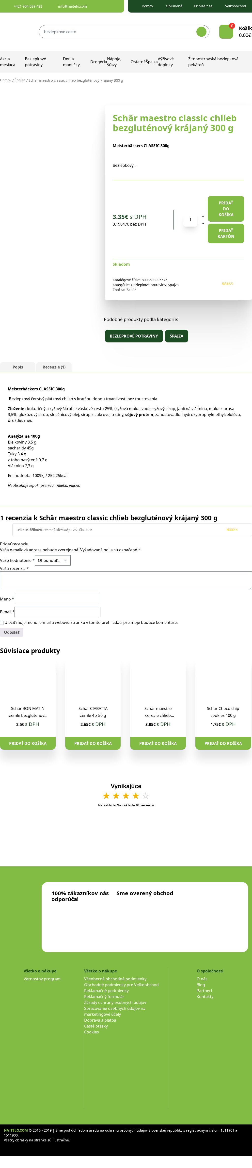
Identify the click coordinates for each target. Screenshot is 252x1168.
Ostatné (138, 61)
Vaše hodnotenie (17, 560)
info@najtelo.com (72, 6)
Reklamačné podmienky (106, 990)
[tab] (17, 367)
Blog (201, 984)
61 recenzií (145, 805)
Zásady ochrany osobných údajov (115, 1002)
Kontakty (205, 996)
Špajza (152, 61)
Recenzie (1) (54, 367)
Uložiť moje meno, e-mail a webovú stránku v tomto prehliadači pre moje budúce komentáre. (91, 622)
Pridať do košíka (226, 208)
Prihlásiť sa (203, 6)
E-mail (7, 612)
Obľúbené (174, 6)
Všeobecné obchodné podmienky (115, 979)
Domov (147, 6)
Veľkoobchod (235, 6)
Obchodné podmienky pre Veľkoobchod (121, 984)
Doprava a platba (100, 1020)
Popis (18, 367)
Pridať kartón (226, 233)
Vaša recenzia (14, 568)
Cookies (91, 1032)
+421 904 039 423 (28, 6)
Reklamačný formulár (104, 996)
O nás (202, 979)
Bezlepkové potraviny (148, 284)
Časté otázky (96, 1026)
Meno (7, 599)
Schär (131, 289)
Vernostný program (42, 979)
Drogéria (98, 61)
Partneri (204, 990)
